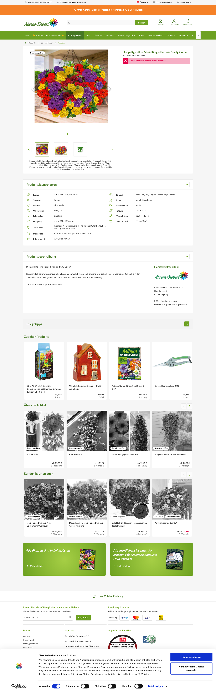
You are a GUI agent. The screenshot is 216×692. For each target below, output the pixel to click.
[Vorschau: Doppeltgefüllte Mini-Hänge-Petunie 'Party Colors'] (42, 149)
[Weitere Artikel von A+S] (171, 277)
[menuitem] (40, 2)
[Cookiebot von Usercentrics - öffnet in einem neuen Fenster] (19, 686)
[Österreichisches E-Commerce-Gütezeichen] (150, 639)
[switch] (85, 686)
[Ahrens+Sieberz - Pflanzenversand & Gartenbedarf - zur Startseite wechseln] (41, 23)
